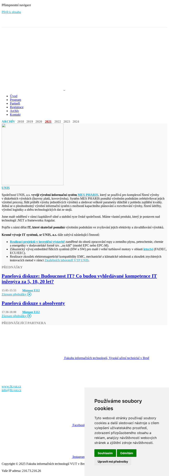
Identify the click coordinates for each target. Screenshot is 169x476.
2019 (29, 121)
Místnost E (31, 290)
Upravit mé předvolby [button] (113, 461)
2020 (38, 121)
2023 (66, 121)
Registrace (16, 107)
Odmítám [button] (126, 453)
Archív (14, 111)
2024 (76, 121)
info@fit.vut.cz (11, 390)
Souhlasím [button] (105, 453)
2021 (48, 121)
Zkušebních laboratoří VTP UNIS (67, 260)
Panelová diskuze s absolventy (33, 303)
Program (15, 99)
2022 (57, 121)
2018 (20, 121)
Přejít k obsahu (11, 12)
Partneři (15, 103)
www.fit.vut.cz (11, 386)
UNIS (6, 188)
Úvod (13, 96)
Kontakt (15, 114)
